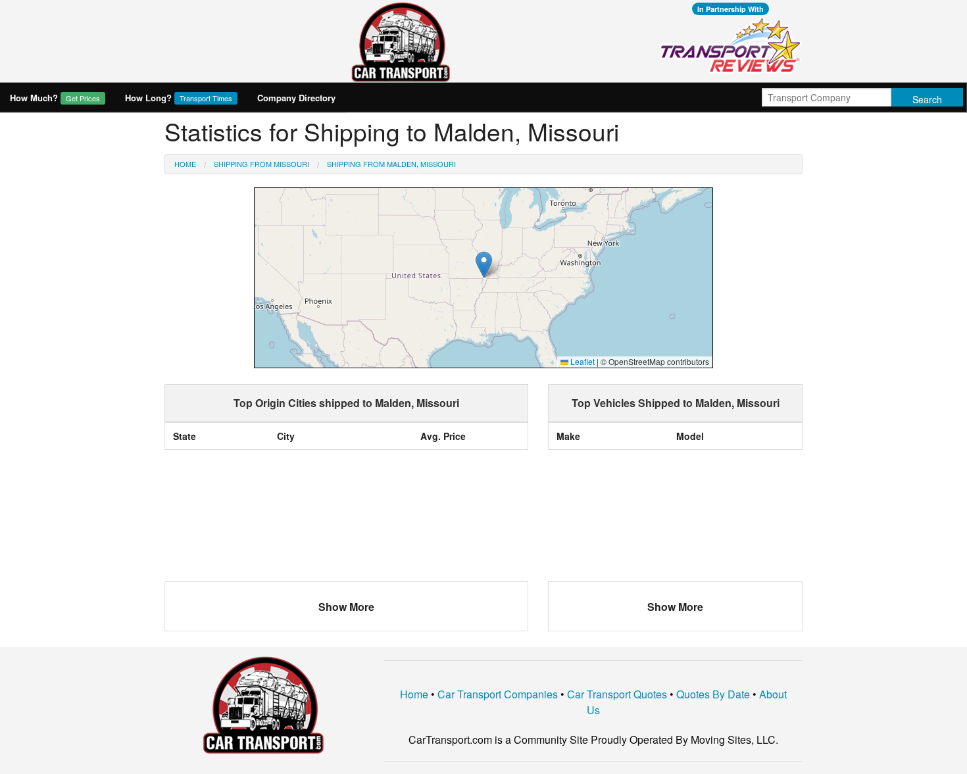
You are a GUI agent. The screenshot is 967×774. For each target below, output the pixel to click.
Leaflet (581, 361)
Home (185, 163)
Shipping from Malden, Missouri (391, 163)
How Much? (55, 97)
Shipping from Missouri (261, 163)
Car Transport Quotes (617, 694)
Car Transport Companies (497, 694)
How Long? (178, 97)
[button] (484, 264)
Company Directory (296, 97)
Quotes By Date (713, 694)
